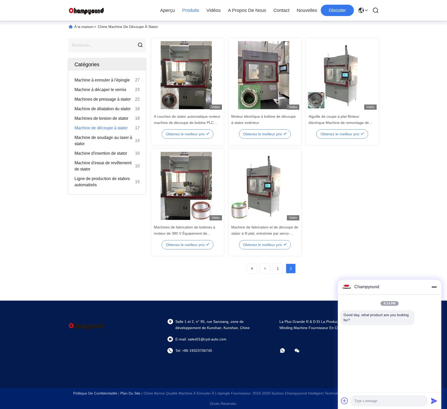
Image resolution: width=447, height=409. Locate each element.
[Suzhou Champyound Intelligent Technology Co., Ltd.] (86, 10)
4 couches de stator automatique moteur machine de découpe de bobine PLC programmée (187, 122)
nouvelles (307, 10)
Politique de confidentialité (95, 393)
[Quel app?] (286, 350)
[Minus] (434, 287)
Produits (190, 10)
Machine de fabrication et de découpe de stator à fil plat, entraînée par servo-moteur (264, 233)
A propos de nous (247, 10)
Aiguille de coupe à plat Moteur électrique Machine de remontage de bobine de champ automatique (339, 122)
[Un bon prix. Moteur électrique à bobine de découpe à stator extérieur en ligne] (263, 75)
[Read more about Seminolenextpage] (252, 268)
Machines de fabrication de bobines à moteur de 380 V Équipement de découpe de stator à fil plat (184, 233)
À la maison (83, 27)
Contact (281, 10)
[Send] (434, 400)
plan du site (130, 393)
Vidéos (213, 10)
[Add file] (344, 400)
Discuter (337, 10)
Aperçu (167, 10)
